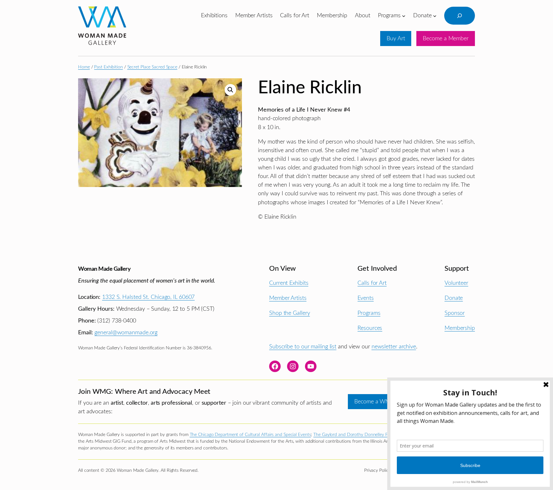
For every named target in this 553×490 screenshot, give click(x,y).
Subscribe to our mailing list (302, 347)
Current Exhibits (288, 283)
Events (365, 298)
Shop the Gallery (289, 313)
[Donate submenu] (435, 15)
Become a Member (446, 38)
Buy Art (396, 38)
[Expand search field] (459, 16)
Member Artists (288, 298)
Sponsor (455, 313)
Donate (454, 298)
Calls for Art (372, 283)
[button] (230, 90)
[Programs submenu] (403, 15)
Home (84, 67)
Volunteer (456, 283)
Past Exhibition (108, 67)
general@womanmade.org (125, 333)
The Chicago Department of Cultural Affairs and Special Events (250, 434)
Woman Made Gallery (104, 269)
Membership (460, 328)
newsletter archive (394, 347)
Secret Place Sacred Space (152, 67)
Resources (369, 328)
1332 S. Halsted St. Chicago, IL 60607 (148, 297)
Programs (368, 313)
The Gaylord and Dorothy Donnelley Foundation (360, 434)
